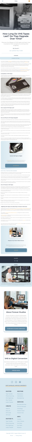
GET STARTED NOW (16, 165)
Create (8, 406)
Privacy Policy (19, 435)
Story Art (8, 410)
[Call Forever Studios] (29, 1)
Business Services (21, 404)
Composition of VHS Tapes (15, 58)
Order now (16, 370)
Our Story (19, 423)
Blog (1, 2)
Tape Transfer (9, 393)
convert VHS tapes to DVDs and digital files (23, 208)
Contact (19, 419)
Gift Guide (8, 412)
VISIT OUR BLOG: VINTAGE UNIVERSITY (16, 385)
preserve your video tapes (24, 70)
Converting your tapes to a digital (12, 209)
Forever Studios (9, 160)
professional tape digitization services (11, 212)
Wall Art (8, 408)
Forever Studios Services (16, 328)
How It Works (20, 421)
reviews (24, 220)
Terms (11, 435)
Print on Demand (21, 406)
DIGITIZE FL (9, 418)
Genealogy (20, 408)
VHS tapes (9, 61)
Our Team (19, 425)
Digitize (8, 391)
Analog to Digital (5, 2)
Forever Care (20, 412)
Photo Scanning (10, 395)
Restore (20, 391)
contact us (19, 223)
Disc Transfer (9, 400)
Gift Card (8, 414)
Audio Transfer (9, 402)
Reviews (19, 427)
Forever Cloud (20, 410)
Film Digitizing (9, 398)
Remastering (20, 398)
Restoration (20, 393)
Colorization (20, 395)
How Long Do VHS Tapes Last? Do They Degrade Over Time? (17, 2)
